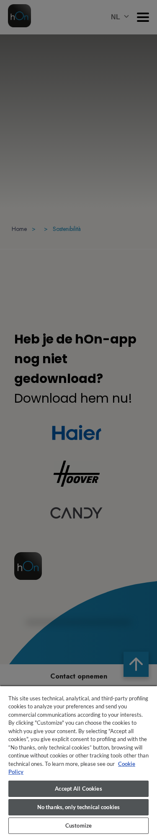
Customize (78, 825)
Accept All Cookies (78, 788)
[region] (78, 760)
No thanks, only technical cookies (78, 807)
